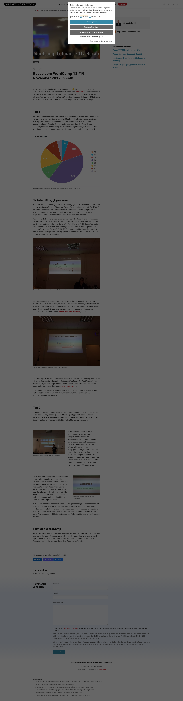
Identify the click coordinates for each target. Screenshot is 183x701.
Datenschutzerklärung (97, 41)
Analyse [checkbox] (85, 16)
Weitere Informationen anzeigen (91, 37)
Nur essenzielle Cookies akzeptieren (92, 32)
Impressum (109, 41)
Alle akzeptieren (91, 22)
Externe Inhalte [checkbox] (96, 16)
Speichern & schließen (91, 27)
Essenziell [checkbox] (75, 16)
